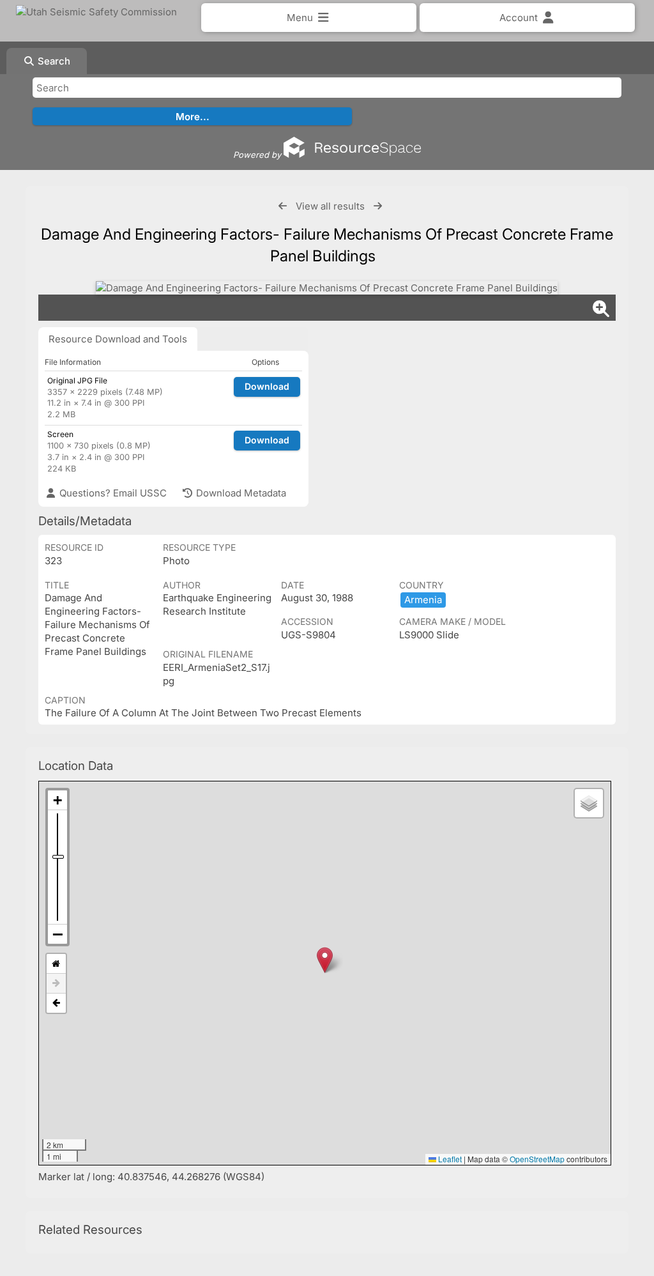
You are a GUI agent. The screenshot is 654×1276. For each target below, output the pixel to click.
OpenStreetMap (537, 1158)
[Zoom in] (57, 800)
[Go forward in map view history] (56, 984)
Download (267, 386)
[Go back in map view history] (56, 1003)
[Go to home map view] (56, 964)
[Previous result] (282, 206)
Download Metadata (240, 493)
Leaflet (449, 1158)
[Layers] (589, 803)
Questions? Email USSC (112, 493)
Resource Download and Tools (118, 339)
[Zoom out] (57, 934)
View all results (330, 206)
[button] (325, 960)
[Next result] (377, 206)
